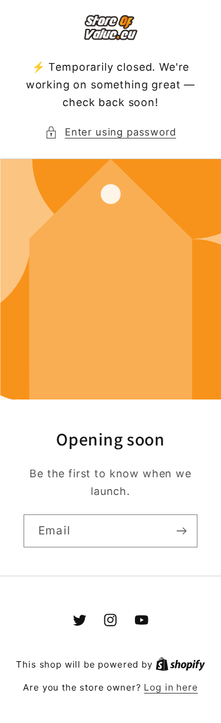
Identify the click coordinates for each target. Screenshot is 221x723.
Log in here (170, 687)
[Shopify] (180, 664)
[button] (110, 132)
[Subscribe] (181, 530)
